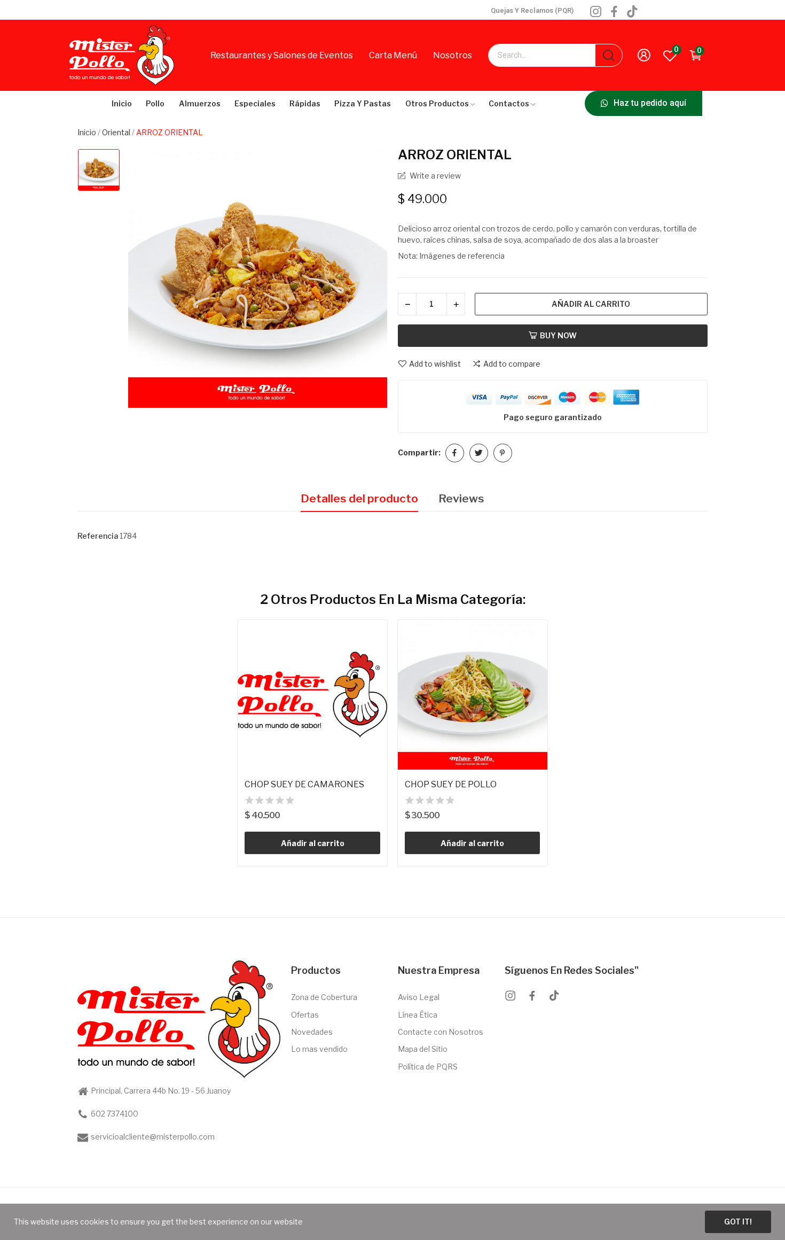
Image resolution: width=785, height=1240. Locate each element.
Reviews (461, 498)
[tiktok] (632, 12)
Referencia (97, 535)
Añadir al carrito (591, 303)
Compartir (454, 453)
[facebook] (614, 12)
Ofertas (305, 1014)
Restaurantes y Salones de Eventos (281, 55)
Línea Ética (417, 1014)
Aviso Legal (418, 997)
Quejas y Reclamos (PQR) (532, 10)
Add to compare (511, 363)
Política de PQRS (428, 1066)
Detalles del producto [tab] (359, 498)
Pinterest (502, 453)
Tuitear (478, 453)
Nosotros (452, 55)
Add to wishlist (435, 363)
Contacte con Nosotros (440, 1031)
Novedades (312, 1031)
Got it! (738, 1221)
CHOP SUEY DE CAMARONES (304, 784)
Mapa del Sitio (423, 1048)
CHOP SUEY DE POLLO (451, 784)
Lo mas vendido (319, 1048)
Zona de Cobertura (324, 997)
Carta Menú (393, 55)
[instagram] (596, 12)
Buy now (558, 335)
